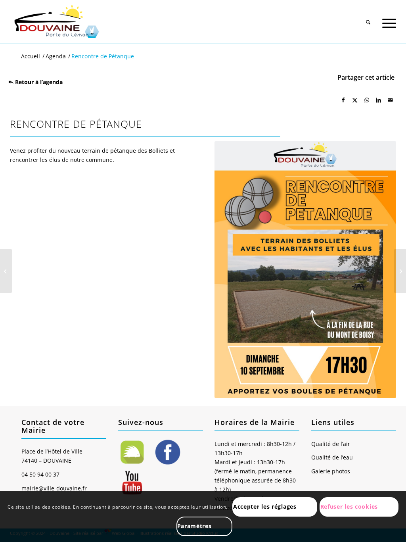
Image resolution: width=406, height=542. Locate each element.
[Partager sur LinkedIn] (379, 100)
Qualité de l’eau (332, 457)
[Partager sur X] (355, 100)
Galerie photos (330, 471)
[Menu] (389, 19)
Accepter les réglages (265, 506)
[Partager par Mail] (390, 100)
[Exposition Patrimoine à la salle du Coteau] (400, 271)
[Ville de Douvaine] (56, 22)
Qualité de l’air (330, 444)
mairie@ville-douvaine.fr (54, 488)
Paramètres (194, 526)
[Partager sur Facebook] (343, 100)
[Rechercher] (368, 19)
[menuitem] (368, 16)
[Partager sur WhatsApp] (367, 100)
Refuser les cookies (349, 506)
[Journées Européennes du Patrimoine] (6, 271)
